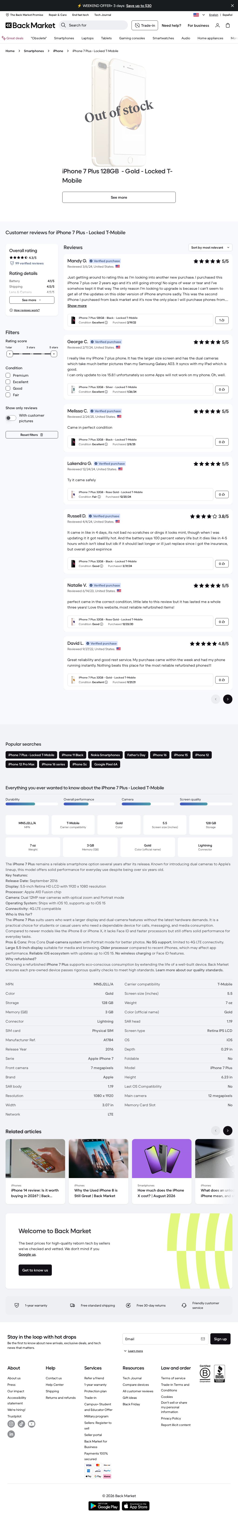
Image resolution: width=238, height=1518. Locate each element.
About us (14, 1378)
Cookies (167, 1397)
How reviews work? (27, 310)
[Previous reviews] (215, 699)
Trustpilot (14, 1416)
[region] (119, 1172)
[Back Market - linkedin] (11, 1434)
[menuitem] (64, 38)
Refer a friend (94, 1378)
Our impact (15, 1391)
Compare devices (136, 1385)
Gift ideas (130, 1398)
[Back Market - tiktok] (21, 1424)
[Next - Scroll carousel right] (227, 1130)
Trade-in (90, 1398)
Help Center (55, 1385)
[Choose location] (199, 15)
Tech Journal (132, 1378)
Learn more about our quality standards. (190, 970)
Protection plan (95, 1391)
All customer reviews (138, 1391)
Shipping (52, 1391)
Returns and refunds (61, 1398)
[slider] (10, 354)
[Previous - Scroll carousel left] (215, 1130)
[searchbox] (97, 25)
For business (198, 25)
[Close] (232, 5)
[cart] (227, 25)
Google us (27, 1254)
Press (11, 1385)
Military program (96, 1416)
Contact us (54, 1378)
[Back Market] (30, 25)
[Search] (63, 25)
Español (227, 14)
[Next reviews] (227, 699)
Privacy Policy (171, 1418)
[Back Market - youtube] (31, 1424)
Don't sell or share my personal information (174, 1407)
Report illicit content (176, 1425)
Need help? (171, 25)
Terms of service (173, 1378)
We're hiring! (16, 1410)
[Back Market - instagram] (11, 1424)
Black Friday (131, 1404)
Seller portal (93, 1435)
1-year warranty (95, 1385)
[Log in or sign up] (217, 25)
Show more (77, 305)
